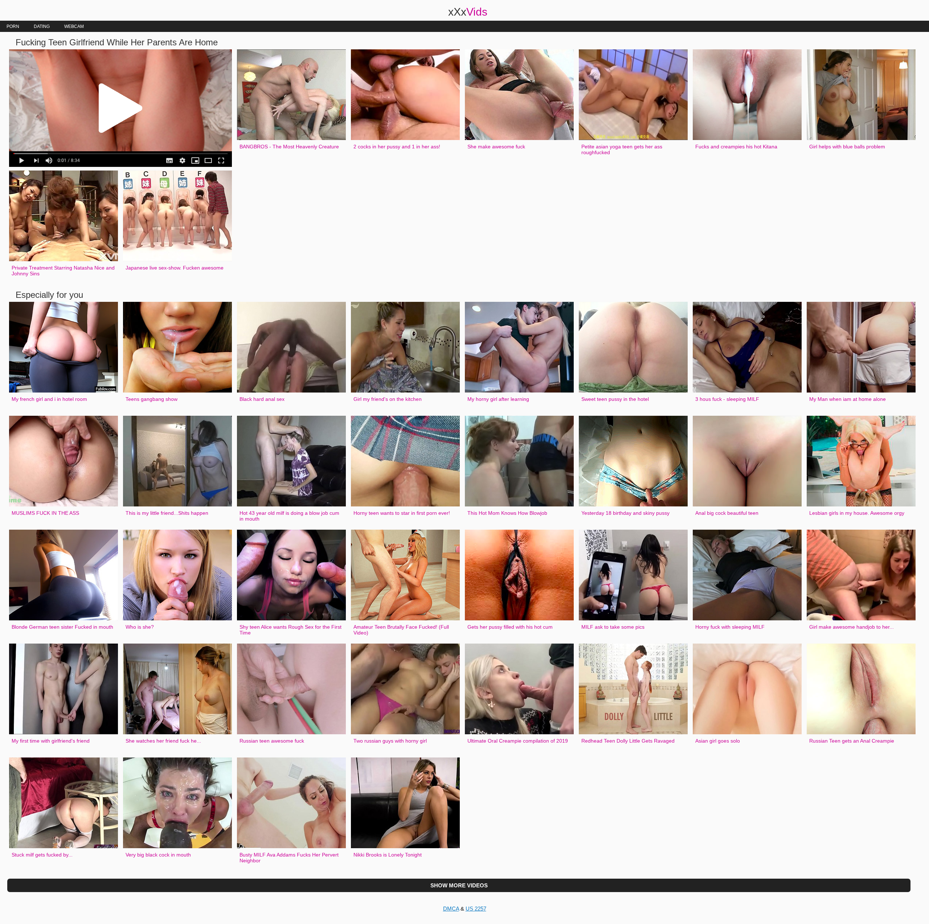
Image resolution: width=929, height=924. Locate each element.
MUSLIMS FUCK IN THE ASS (45, 513)
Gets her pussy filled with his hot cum (510, 627)
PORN (13, 26)
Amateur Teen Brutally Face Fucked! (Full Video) (401, 630)
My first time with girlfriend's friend (51, 741)
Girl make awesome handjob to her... (851, 627)
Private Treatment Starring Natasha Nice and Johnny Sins (63, 270)
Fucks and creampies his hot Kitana (736, 146)
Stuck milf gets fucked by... (42, 855)
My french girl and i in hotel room (49, 399)
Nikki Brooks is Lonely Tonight (387, 855)
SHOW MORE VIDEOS (459, 885)
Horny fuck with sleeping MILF (730, 627)
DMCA (451, 908)
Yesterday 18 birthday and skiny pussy (625, 513)
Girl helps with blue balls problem (847, 146)
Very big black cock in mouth (158, 855)
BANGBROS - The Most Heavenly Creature (289, 146)
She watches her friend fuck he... (163, 741)
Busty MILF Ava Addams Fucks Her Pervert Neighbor (289, 857)
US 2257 (476, 908)
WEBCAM (74, 26)
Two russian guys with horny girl (390, 741)
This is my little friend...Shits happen (167, 513)
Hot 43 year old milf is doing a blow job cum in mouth (289, 516)
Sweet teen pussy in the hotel (615, 399)
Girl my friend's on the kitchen (387, 399)
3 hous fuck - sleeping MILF (727, 399)
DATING (42, 26)
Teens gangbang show (151, 399)
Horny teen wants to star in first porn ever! (401, 513)
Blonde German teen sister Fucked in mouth (62, 627)
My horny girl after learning (498, 399)
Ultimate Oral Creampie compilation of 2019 (517, 741)
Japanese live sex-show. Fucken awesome (175, 268)
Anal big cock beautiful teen (726, 513)
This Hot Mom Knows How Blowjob (507, 513)
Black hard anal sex (262, 399)
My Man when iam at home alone (847, 399)
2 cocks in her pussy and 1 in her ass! (396, 146)
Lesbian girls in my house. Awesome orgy (856, 513)
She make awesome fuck (496, 146)
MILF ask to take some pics (612, 627)
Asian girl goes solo (717, 741)
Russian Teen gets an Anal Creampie (851, 741)
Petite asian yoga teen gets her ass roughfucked (621, 149)
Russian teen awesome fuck (272, 741)
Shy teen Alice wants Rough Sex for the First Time (290, 630)
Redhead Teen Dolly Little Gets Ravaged (628, 741)
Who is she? (140, 627)
